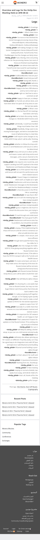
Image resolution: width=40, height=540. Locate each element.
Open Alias (28, 513)
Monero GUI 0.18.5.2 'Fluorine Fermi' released (18, 403)
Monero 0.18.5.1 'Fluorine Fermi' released (16, 411)
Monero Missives (8, 428)
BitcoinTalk (28, 501)
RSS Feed (10, 531)
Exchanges (6, 441)
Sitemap (19, 531)
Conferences (6, 437)
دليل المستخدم (28, 463)
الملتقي (31, 482)
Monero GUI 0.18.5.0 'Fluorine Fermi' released (18, 415)
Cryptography (33, 389)
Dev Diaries (21, 387)
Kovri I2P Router (31, 387)
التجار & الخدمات (28, 496)
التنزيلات (30, 468)
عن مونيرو (30, 455)
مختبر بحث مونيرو (28, 516)
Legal (13, 529)
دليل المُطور (29, 460)
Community (6, 433)
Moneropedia (29, 458)
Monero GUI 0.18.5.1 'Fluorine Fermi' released (18, 407)
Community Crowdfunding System (22, 521)
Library (31, 465)
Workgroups (29, 480)
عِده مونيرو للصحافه (27, 518)
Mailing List (29, 485)
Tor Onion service (24, 529)
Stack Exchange (27, 499)
